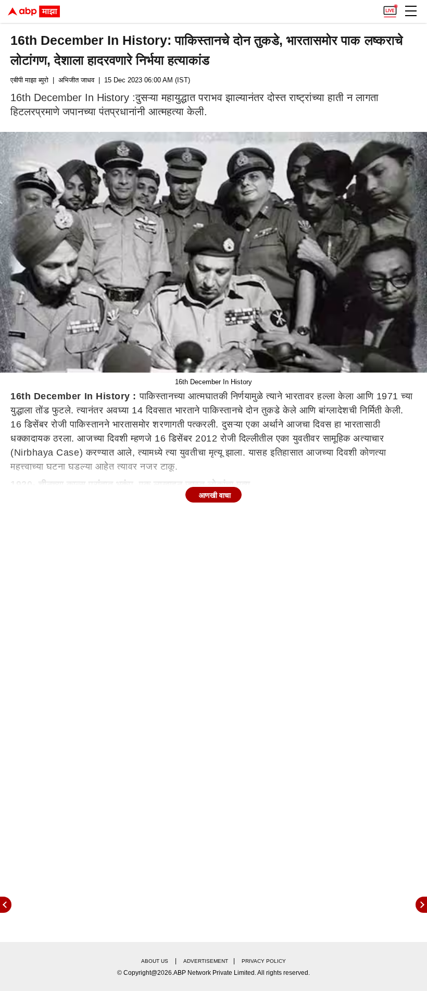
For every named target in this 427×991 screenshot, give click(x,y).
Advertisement (205, 961)
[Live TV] (390, 8)
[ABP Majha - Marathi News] (34, 11)
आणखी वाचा (215, 495)
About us (154, 961)
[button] (411, 11)
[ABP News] (421, 905)
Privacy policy (264, 961)
